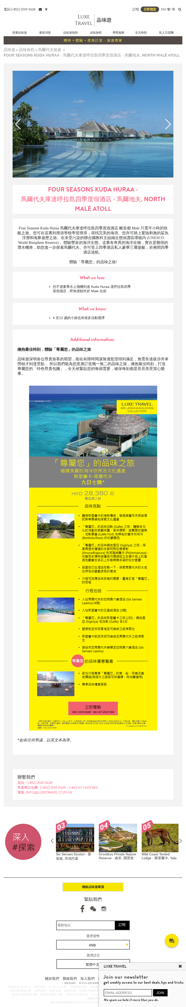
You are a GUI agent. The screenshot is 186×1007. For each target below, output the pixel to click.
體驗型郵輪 (94, 998)
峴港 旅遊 (70, 991)
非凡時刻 (141, 32)
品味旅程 (96, 32)
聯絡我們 (70, 978)
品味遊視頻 (70, 32)
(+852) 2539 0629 (53, 787)
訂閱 (122, 925)
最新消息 (45, 32)
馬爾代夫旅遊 (49, 49)
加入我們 (87, 978)
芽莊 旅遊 (55, 991)
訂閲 (135, 9)
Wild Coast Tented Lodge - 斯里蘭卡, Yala (159, 856)
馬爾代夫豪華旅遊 (90, 991)
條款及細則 (70, 983)
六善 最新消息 (78, 987)
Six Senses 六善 (57, 987)
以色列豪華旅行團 (20, 991)
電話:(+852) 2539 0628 (19, 9)
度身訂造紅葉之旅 (77, 994)
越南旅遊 (40, 991)
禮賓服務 (118, 32)
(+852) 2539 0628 (39, 782)
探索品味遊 (19, 32)
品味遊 (9, 49)
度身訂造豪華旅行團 (24, 994)
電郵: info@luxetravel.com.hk (44, 792)
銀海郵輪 (96, 987)
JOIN (160, 993)
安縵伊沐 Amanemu (19, 987)
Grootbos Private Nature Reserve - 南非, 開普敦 (117, 856)
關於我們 (52, 978)
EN (163, 9)
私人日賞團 (166, 32)
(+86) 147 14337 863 (83, 787)
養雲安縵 (39, 987)
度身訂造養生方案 (51, 994)
